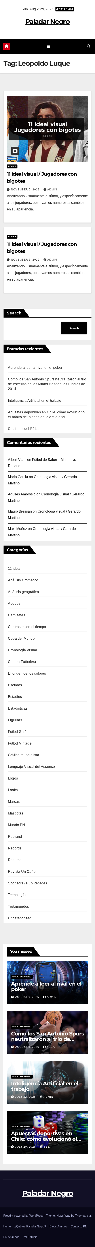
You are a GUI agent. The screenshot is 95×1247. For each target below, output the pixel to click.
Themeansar (83, 1215)
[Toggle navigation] (48, 46)
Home (7, 1226)
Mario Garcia (18, 477)
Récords (14, 848)
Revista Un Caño (22, 871)
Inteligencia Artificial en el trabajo (34, 400)
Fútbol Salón (18, 732)
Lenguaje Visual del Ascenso (31, 767)
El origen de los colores (27, 673)
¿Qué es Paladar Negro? (30, 1226)
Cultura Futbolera (22, 662)
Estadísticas (17, 708)
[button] (88, 46)
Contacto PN (79, 1226)
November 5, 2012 (25, 189)
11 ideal (14, 568)
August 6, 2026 (27, 997)
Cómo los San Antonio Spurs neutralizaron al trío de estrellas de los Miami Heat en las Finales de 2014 (47, 384)
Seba (51, 1046)
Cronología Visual (22, 650)
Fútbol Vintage (20, 743)
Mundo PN (16, 825)
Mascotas (15, 813)
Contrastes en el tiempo (27, 627)
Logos (13, 778)
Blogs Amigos (58, 1226)
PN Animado (11, 1237)
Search (14, 313)
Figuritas (15, 720)
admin (52, 189)
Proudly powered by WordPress (23, 1215)
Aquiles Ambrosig (22, 494)
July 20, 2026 (26, 1146)
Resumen (15, 860)
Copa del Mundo (21, 638)
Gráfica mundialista (23, 755)
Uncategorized (20, 918)
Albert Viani (17, 460)
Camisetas (16, 615)
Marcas (14, 801)
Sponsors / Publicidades (27, 883)
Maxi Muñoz (17, 529)
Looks (12, 166)
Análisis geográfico (23, 592)
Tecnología (17, 895)
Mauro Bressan (20, 511)
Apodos (14, 603)
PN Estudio (30, 1237)
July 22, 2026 (26, 1096)
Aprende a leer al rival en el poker (35, 367)
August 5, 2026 (27, 1046)
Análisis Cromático (23, 580)
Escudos (15, 685)
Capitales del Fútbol (24, 429)
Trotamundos (18, 906)
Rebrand (15, 836)
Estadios (15, 697)
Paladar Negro (47, 22)
